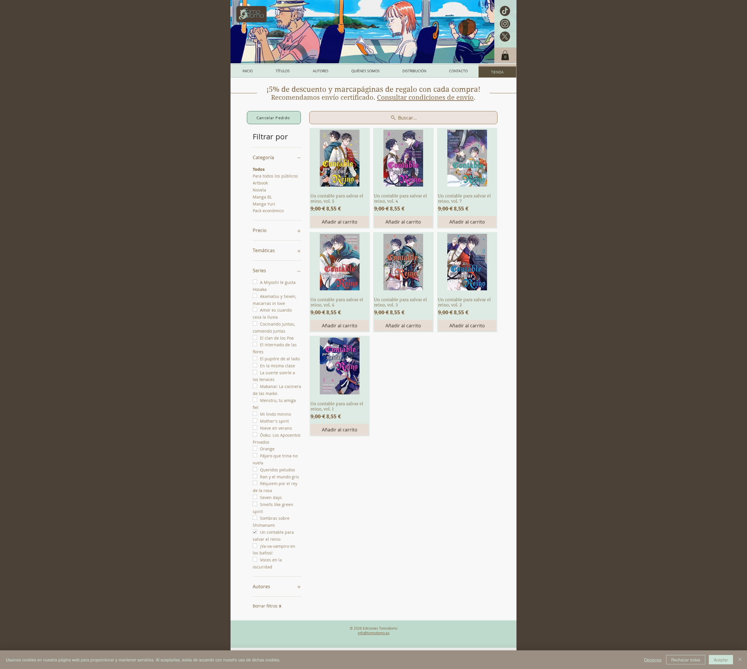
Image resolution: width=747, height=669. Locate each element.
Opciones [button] (653, 660)
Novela (259, 190)
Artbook (260, 183)
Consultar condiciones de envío (425, 97)
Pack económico (268, 210)
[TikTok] (505, 11)
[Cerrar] (739, 659)
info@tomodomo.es (374, 633)
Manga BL (262, 197)
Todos (259, 169)
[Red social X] (505, 36)
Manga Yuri (264, 204)
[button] (505, 55)
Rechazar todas (685, 660)
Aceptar (721, 660)
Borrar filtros (267, 606)
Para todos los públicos (275, 176)
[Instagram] (505, 24)
